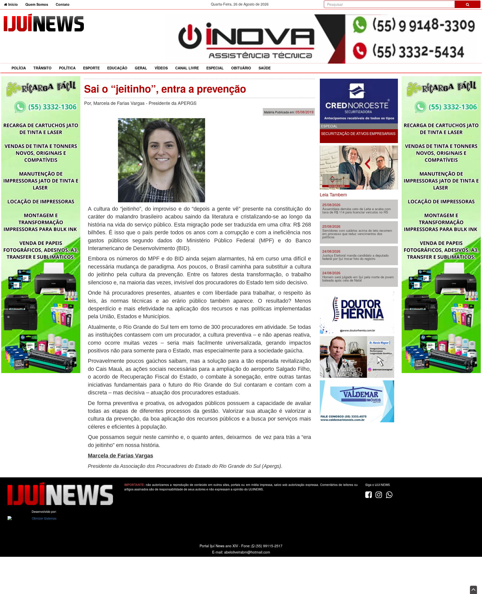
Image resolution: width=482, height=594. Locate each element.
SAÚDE (265, 67)
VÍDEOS (161, 67)
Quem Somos (36, 4)
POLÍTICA (67, 67)
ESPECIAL (215, 67)
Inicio (14, 4)
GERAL (141, 67)
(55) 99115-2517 (268, 545)
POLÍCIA (19, 67)
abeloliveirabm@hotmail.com (247, 552)
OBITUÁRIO (241, 67)
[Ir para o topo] (473, 590)
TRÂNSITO (42, 67)
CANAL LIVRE (187, 67)
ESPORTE (91, 67)
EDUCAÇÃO (117, 67)
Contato (63, 4)
